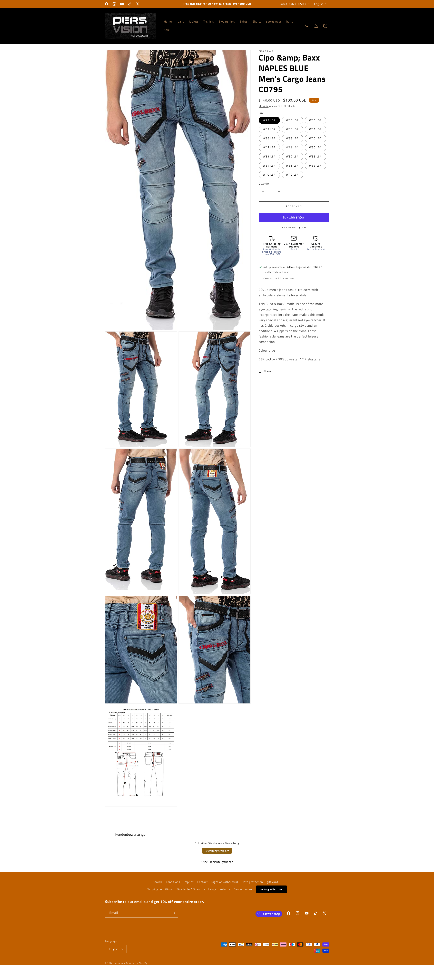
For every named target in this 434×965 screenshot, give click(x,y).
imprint (188, 882)
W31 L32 (315, 120)
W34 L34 (269, 165)
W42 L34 (292, 174)
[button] (307, 25)
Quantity (264, 183)
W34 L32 (315, 129)
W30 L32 (292, 120)
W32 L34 (292, 156)
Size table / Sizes (188, 889)
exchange (210, 889)
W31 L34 (269, 156)
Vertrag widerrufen (271, 889)
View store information (278, 278)
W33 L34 (315, 156)
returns (225, 889)
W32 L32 (269, 129)
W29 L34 (294, 148)
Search (157, 882)
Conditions (173, 882)
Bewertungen (243, 889)
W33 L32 (292, 129)
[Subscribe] (173, 913)
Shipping (264, 106)
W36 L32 (269, 138)
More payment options (293, 227)
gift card (272, 882)
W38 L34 (315, 165)
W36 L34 (292, 165)
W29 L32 (269, 120)
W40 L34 (269, 174)
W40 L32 (315, 138)
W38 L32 (292, 138)
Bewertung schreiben (217, 851)
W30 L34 (315, 147)
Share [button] (267, 371)
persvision (119, 963)
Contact (202, 882)
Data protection (252, 882)
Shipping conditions (160, 889)
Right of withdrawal (224, 882)
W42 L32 (269, 147)
